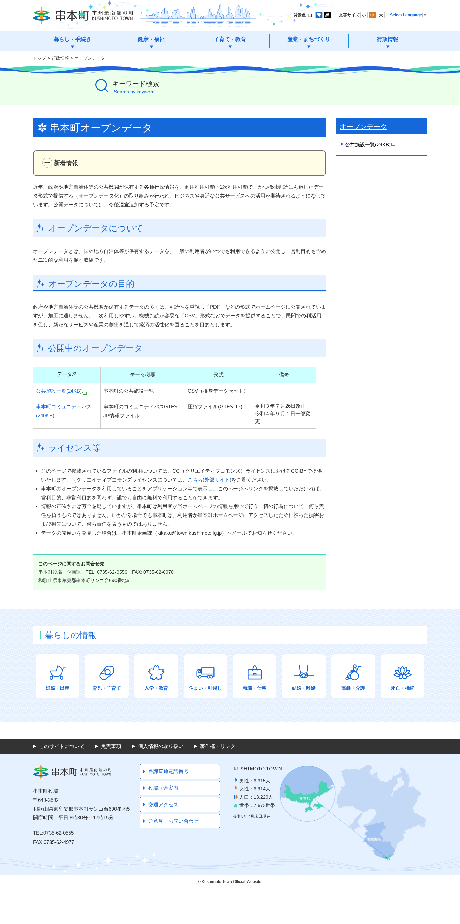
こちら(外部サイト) (209, 480)
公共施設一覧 (368, 144)
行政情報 (60, 58)
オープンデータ (89, 58)
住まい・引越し (205, 688)
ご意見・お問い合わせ (173, 821)
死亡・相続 (402, 688)
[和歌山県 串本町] (83, 15)
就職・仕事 (254, 688)
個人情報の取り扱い (161, 746)
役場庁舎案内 (163, 788)
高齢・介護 (353, 688)
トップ (39, 58)
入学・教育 (156, 688)
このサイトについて (62, 746)
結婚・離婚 (304, 688)
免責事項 (111, 746)
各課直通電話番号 (168, 771)
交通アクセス (163, 804)
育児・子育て (107, 688)
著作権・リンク (217, 746)
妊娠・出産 (57, 688)
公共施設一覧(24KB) (59, 391)
